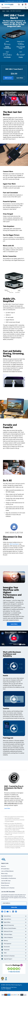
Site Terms (14, 987)
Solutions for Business (9, 955)
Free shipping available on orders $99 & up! (14, 1)
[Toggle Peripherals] (26, 949)
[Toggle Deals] (26, 952)
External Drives (7, 919)
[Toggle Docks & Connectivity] (26, 925)
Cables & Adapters (8, 937)
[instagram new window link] (5, 911)
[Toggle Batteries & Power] (26, 931)
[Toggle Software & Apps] (26, 934)
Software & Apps (8, 934)
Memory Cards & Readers (10, 928)
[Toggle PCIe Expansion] (26, 943)
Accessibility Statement (7, 876)
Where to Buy (4, 873)
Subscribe (14, 907)
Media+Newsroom (5, 883)
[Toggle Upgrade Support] (26, 958)
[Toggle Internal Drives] (26, 916)
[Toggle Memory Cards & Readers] (26, 928)
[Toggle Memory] (26, 940)
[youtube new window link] (8, 911)
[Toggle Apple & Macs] (26, 922)
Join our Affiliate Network (7, 871)
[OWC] (3, 860)
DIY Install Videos (5, 868)
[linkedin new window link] (13, 911)
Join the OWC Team (6, 880)
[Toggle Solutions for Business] (26, 955)
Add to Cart (8, 78)
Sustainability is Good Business (8, 878)
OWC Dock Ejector (14, 544)
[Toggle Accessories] (26, 946)
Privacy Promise (5, 885)
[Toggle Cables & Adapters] (26, 937)
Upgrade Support (8, 958)
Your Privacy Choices (6, 991)
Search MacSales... (6, 7)
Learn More (19, 78)
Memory (6, 940)
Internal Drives (7, 916)
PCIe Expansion (7, 943)
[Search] (25, 7)
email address (6, 903)
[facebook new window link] (2, 912)
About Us (3, 866)
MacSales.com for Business (7, 887)
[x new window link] (10, 911)
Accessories (7, 946)
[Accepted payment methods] (14, 995)
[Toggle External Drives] (26, 919)
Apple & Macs (7, 922)
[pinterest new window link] (16, 911)
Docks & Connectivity (9, 925)
